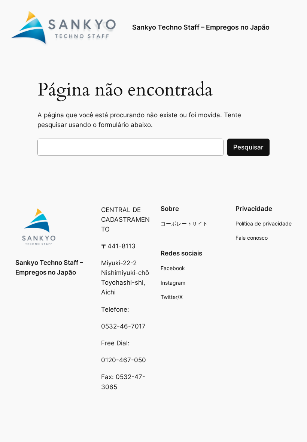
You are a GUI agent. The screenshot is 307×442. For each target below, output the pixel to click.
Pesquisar (248, 147)
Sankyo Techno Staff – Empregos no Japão (201, 27)
